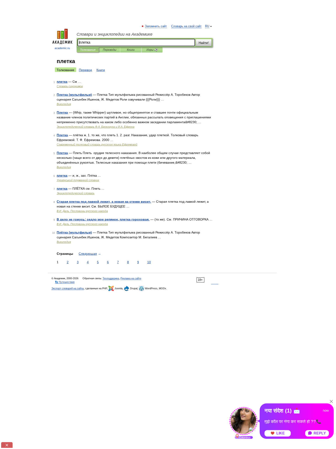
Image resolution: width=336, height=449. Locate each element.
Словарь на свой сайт (186, 26)
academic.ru (62, 48)
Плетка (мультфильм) (74, 94)
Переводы (109, 49)
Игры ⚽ (152, 49)
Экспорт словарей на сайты (67, 288)
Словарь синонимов (70, 86)
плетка (62, 81)
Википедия (64, 104)
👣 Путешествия (65, 282)
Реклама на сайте (130, 278)
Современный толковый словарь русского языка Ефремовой (97, 144)
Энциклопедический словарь (75, 193)
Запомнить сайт (156, 26)
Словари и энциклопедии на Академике (114, 34)
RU (207, 26)
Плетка (62, 112)
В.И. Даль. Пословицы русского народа (82, 211)
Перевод (85, 70)
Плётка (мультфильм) (74, 232)
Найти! (204, 43)
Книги (131, 49)
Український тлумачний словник (78, 180)
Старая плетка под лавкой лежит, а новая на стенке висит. (104, 201)
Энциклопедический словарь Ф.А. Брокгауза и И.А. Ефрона (95, 126)
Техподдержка (111, 278)
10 (149, 262)
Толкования (87, 49)
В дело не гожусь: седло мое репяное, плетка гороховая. (103, 219)
